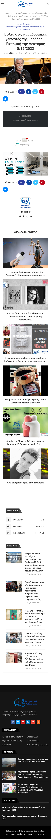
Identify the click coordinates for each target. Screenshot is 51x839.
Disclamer (6, 745)
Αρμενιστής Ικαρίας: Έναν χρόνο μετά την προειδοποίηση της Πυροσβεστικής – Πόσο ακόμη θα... (33, 774)
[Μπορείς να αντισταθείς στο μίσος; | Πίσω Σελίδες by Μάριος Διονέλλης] (25, 380)
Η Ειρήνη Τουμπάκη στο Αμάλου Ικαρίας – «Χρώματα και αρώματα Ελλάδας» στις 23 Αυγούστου (35, 616)
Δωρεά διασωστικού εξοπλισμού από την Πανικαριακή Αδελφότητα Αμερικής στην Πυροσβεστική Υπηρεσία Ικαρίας (34, 591)
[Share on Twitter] (35, 91)
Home (6, 13)
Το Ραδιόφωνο (21, 13)
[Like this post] (22, 92)
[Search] (48, 4)
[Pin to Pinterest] (41, 91)
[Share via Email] (5, 99)
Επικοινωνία (32, 737)
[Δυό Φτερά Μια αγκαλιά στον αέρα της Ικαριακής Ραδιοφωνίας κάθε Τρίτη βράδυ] (25, 422)
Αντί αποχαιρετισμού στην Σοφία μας (25, 482)
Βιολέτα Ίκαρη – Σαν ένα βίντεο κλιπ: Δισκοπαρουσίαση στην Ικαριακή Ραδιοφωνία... (25, 316)
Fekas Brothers (24, 834)
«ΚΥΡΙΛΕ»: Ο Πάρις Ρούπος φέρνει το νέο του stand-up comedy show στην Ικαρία (35, 637)
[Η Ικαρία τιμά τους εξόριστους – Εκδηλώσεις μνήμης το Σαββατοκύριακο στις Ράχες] (14, 657)
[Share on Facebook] (28, 91)
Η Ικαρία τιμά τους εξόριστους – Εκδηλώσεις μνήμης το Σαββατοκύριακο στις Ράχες (34, 659)
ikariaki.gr (10, 53)
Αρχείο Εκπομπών (39, 13)
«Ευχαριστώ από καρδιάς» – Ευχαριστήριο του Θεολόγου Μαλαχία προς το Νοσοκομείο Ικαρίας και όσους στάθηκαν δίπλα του (34, 562)
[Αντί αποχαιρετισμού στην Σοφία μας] (25, 463)
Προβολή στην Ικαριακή (12, 737)
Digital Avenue (39, 834)
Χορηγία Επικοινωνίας (11, 741)
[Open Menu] (2, 4)
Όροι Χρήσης (32, 741)
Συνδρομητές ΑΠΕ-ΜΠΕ (37, 745)
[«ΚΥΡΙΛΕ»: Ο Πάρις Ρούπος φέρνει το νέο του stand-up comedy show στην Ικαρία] (14, 637)
